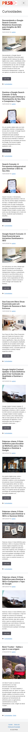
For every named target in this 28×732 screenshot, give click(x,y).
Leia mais (6, 78)
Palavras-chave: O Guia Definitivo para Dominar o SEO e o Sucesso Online (13, 513)
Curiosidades (8, 84)
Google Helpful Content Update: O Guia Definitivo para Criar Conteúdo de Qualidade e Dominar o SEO (13, 373)
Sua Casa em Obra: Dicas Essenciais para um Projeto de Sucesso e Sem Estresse (14, 305)
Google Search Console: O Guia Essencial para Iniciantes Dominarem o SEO (14, 237)
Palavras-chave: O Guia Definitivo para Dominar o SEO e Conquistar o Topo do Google (13, 580)
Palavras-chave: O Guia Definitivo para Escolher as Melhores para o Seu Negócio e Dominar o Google (13, 445)
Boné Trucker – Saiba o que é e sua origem (12, 648)
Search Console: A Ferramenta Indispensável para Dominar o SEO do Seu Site (14, 167)
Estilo (14, 715)
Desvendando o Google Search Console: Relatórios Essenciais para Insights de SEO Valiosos (12, 24)
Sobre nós (17, 724)
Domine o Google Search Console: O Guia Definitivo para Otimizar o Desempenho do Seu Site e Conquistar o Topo (13, 96)
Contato (10, 724)
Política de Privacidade (14, 727)
